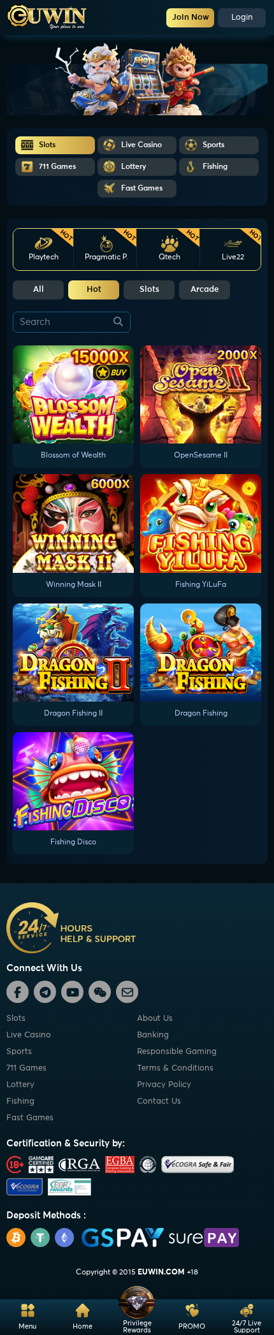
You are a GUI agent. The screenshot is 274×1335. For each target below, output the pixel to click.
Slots (149, 289)
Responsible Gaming (177, 1052)
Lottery (20, 1085)
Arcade (205, 289)
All (38, 289)
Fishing (20, 1101)
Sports (19, 1052)
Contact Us (159, 1101)
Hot (94, 289)
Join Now (190, 17)
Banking (153, 1035)
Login (242, 17)
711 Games (26, 1068)
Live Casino (28, 1035)
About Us (155, 1018)
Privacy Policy (164, 1085)
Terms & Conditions (175, 1068)
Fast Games (30, 1118)
